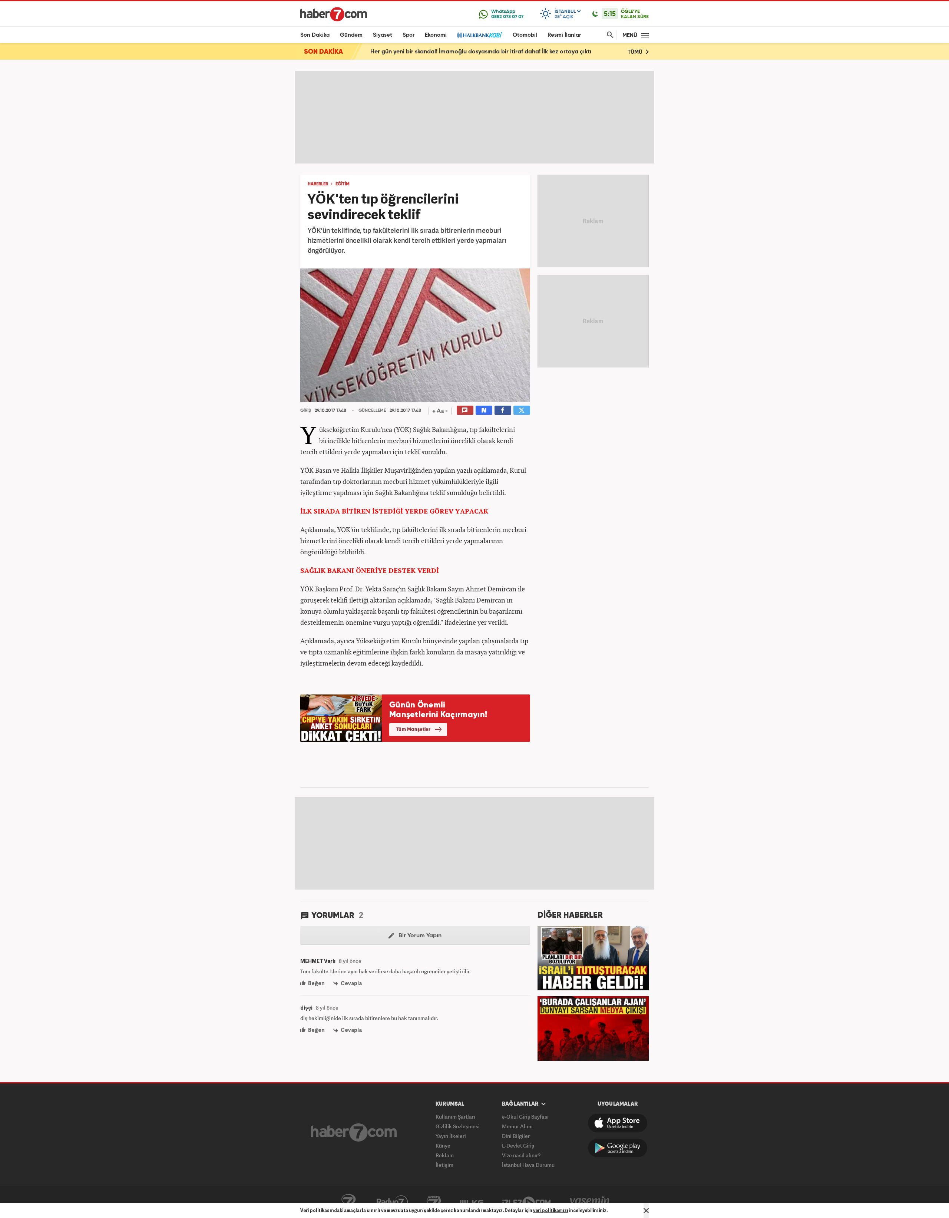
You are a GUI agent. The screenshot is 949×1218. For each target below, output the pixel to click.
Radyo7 (392, 1202)
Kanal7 (348, 1202)
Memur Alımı (517, 1126)
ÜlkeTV (471, 1202)
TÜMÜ (636, 52)
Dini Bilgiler (516, 1135)
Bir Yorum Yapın (419, 936)
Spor (408, 35)
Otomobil (525, 35)
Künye (443, 1145)
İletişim (444, 1164)
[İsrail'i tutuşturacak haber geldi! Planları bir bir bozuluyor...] (593, 957)
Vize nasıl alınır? (521, 1155)
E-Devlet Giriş (518, 1145)
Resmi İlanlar (564, 35)
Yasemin (589, 1202)
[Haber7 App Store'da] (617, 1123)
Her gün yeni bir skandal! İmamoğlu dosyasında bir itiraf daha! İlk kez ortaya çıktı (480, 52)
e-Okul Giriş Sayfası (525, 1116)
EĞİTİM (342, 184)
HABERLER (318, 184)
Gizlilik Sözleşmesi (458, 1126)
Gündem (351, 35)
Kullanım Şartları (455, 1116)
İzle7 (526, 1202)
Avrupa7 (434, 1202)
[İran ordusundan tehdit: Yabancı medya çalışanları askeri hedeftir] (593, 1027)
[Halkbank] (479, 35)
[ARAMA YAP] (608, 35)
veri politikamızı (550, 1210)
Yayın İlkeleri (451, 1135)
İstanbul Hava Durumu (528, 1164)
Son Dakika (315, 35)
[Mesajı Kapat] (646, 1210)
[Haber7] (333, 14)
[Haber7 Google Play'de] (617, 1148)
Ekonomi (436, 35)
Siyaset (382, 35)
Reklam (445, 1155)
